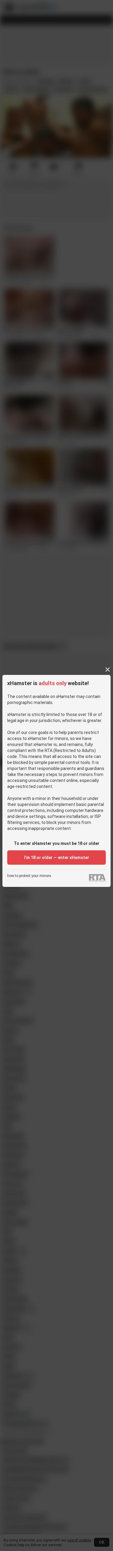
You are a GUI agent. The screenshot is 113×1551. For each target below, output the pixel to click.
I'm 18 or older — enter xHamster (56, 857)
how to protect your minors (29, 876)
